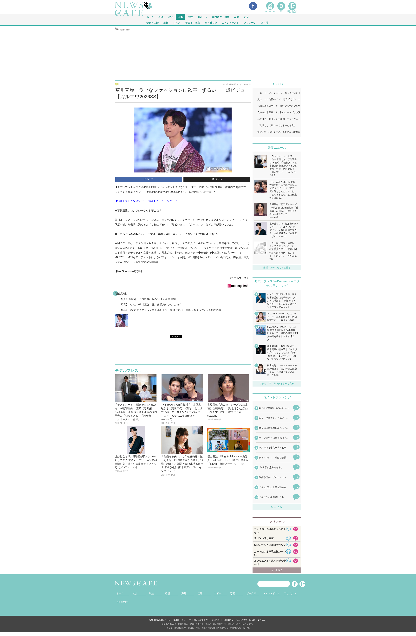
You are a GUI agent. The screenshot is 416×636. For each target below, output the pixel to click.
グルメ (177, 22)
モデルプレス (126, 370)
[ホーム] (116, 29)
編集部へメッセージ (182, 620)
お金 (246, 17)
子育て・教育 (192, 22)
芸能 (180, 17)
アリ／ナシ (250, 22)
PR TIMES (122, 602)
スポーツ (202, 17)
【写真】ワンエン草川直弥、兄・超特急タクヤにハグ (149, 304)
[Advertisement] (208, 55)
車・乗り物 (211, 22)
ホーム (120, 593)
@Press (261, 620)
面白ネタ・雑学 (220, 17)
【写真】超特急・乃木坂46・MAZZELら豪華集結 (147, 299)
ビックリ (251, 593)
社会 (161, 17)
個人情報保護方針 (201, 620)
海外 (183, 593)
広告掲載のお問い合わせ (159, 620)
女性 (190, 17)
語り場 (264, 22)
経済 (167, 593)
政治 (170, 17)
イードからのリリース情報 (243, 620)
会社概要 (227, 620)
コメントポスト (230, 22)
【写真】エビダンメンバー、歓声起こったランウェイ (146, 201)
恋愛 (236, 17)
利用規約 (216, 620)
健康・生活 (152, 22)
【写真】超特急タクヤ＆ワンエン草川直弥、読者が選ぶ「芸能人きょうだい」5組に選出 (169, 310)
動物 (165, 22)
